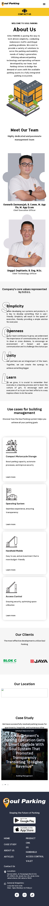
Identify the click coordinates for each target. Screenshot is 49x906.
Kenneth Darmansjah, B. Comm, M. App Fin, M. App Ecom (24, 206)
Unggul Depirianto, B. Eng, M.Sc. (24, 270)
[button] (44, 4)
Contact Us (24, 14)
